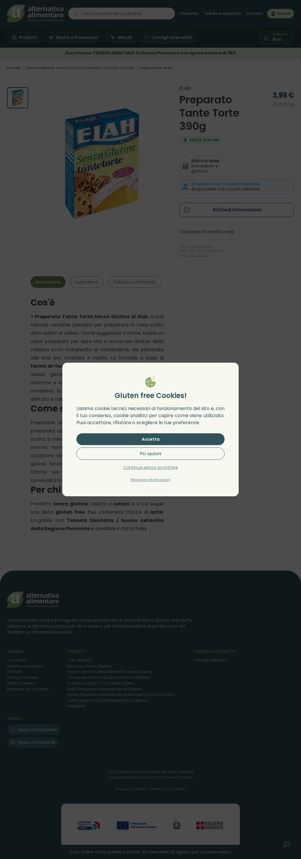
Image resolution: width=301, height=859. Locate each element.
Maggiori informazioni (150, 479)
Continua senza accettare (150, 467)
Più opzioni (150, 454)
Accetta (151, 439)
